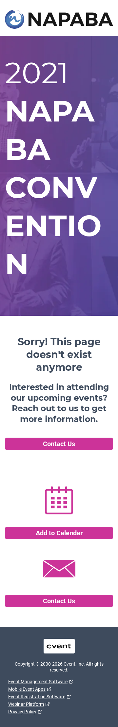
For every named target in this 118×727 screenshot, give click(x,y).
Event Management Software (38, 681)
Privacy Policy (22, 711)
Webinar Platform (26, 704)
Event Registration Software (36, 696)
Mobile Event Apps (27, 689)
